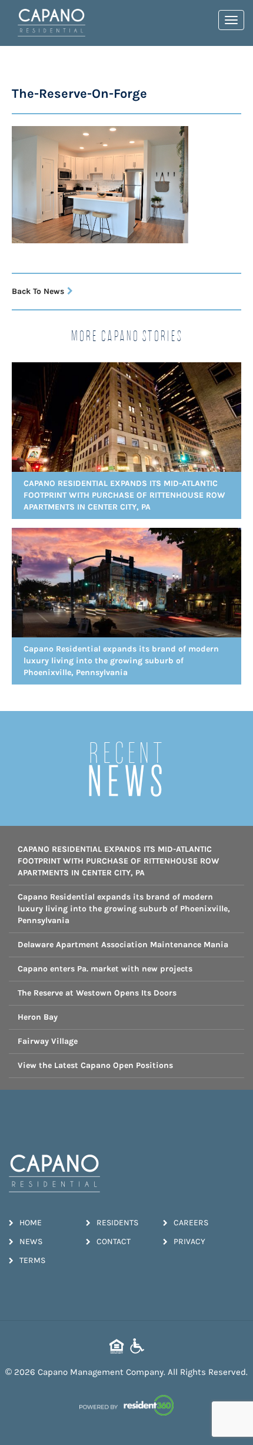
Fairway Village (48, 1041)
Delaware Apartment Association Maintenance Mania (123, 945)
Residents (117, 1222)
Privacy (189, 1241)
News (30, 1241)
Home (30, 1222)
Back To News (38, 291)
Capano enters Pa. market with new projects (105, 969)
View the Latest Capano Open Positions (95, 1065)
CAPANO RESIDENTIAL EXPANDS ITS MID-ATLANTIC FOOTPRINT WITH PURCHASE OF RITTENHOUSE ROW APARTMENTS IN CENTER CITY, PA (118, 861)
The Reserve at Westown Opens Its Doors (97, 993)
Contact (113, 1241)
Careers (191, 1222)
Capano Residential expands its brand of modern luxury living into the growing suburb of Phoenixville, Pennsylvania (124, 908)
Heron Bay (38, 1017)
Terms (32, 1260)
